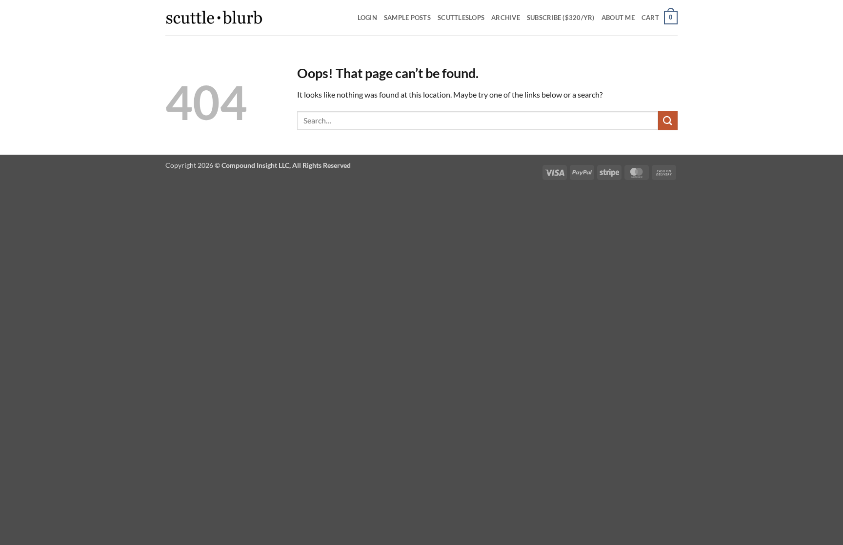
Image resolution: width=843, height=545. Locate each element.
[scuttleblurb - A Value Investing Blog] (214, 17)
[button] (660, 17)
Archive (505, 17)
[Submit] (668, 120)
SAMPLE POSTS (407, 17)
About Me (618, 17)
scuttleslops (461, 17)
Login (367, 17)
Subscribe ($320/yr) (561, 17)
